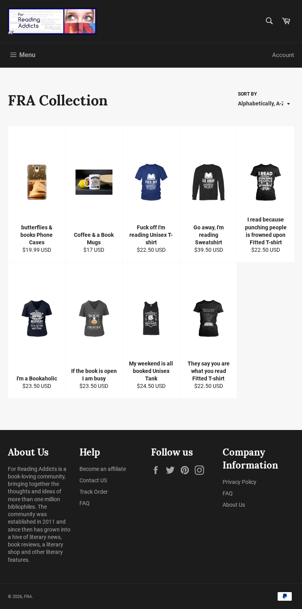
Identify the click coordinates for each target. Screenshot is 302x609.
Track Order (93, 492)
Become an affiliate (102, 469)
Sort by (247, 94)
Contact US (93, 480)
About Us (234, 505)
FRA (28, 596)
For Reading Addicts (32, 469)
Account (283, 55)
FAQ (84, 503)
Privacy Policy (239, 482)
